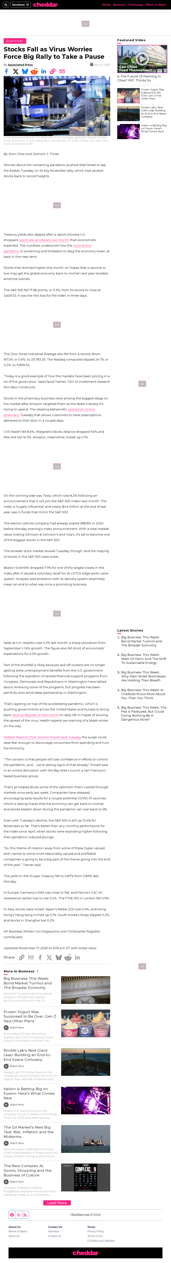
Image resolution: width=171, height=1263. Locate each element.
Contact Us (54, 1235)
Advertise (53, 1231)
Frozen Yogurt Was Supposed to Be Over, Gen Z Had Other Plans (30, 1016)
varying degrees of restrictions (35, 715)
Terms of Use (95, 1235)
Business (119, 4)
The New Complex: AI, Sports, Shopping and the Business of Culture (27, 1170)
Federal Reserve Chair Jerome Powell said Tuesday (42, 737)
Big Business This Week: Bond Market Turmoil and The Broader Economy (28, 983)
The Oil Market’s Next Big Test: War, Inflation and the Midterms (29, 1132)
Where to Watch (156, 4)
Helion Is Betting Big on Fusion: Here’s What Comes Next (29, 1093)
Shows (106, 4)
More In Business (19, 971)
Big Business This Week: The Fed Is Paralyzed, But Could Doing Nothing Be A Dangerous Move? (143, 713)
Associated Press (20, 64)
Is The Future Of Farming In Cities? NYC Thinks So (139, 78)
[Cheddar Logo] (45, 4)
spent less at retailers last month (44, 240)
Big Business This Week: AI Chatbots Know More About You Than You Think (143, 694)
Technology (135, 4)
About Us (14, 1235)
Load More (57, 1203)
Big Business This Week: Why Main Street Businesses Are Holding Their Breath (143, 676)
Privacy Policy (95, 1231)
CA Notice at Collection (101, 1240)
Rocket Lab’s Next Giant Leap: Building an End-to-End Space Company (27, 1055)
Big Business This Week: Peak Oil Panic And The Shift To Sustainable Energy (143, 659)
